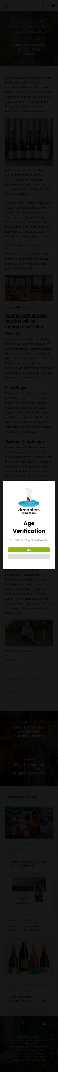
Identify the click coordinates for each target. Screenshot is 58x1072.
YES (29, 550)
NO (29, 557)
